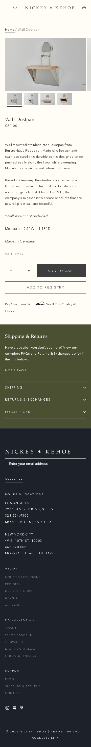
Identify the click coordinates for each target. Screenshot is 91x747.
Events (11, 598)
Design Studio (18, 591)
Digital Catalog (20, 649)
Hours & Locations (23, 577)
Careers (12, 605)
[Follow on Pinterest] (22, 708)
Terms (57, 731)
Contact (13, 693)
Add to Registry (45, 287)
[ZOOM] (84, 84)
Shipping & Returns (23, 686)
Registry (12, 584)
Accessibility (45, 738)
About (10, 628)
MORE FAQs (16, 370)
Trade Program (19, 635)
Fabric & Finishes (21, 656)
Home (10, 29)
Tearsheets (15, 642)
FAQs (9, 679)
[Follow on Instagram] (8, 708)
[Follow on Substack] (15, 708)
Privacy (74, 731)
